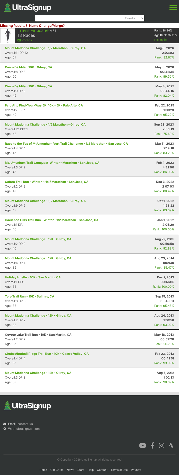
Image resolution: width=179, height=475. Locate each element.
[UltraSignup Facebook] (152, 445)
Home (43, 470)
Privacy (136, 470)
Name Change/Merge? (47, 25)
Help (91, 470)
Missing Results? (13, 25)
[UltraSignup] (27, 6)
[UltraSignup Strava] (171, 445)
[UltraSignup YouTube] (142, 445)
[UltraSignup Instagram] (161, 445)
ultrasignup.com (28, 429)
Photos (26, 40)
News (70, 470)
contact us (25, 424)
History (159, 39)
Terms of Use (119, 470)
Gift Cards (56, 470)
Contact (102, 470)
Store (80, 470)
